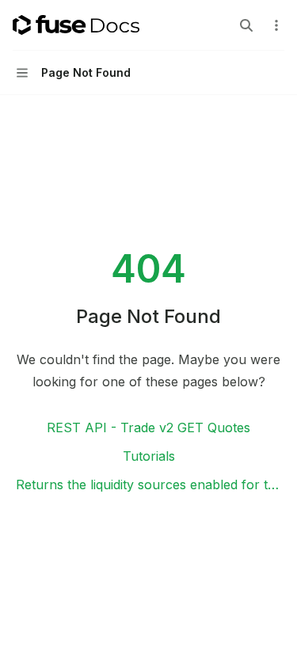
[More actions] (276, 25)
